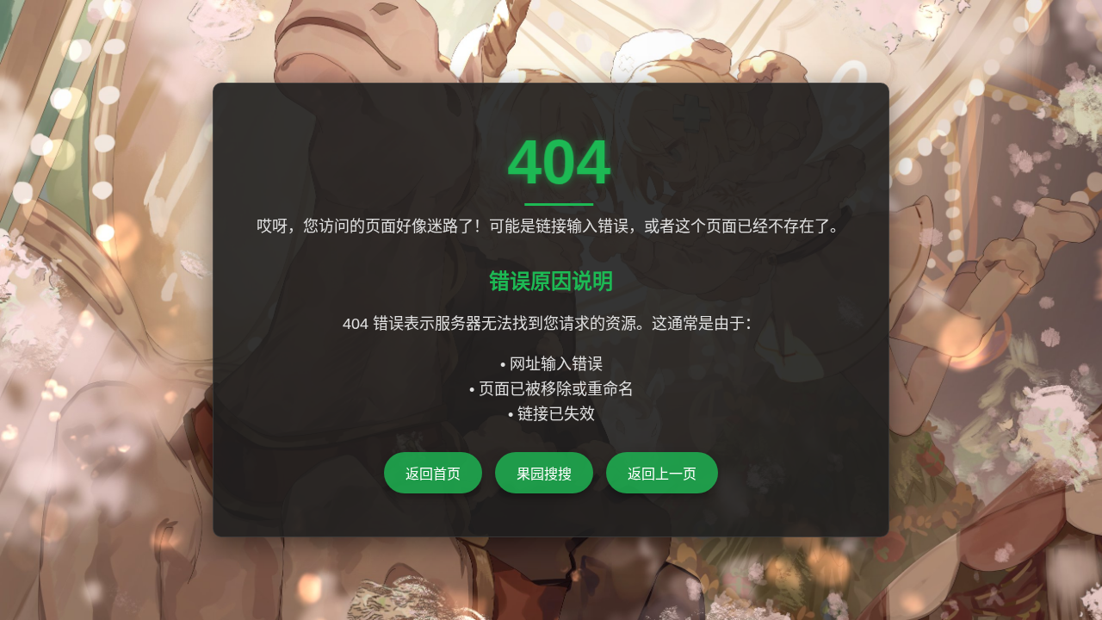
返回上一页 (662, 474)
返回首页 (433, 474)
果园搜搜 (544, 474)
